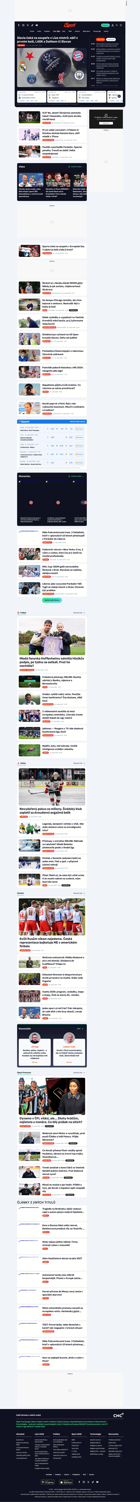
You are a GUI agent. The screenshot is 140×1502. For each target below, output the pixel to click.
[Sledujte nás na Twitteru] (27, 25)
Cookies (103, 1494)
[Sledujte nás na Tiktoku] (32, 25)
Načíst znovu (106, 123)
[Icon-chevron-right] (119, 96)
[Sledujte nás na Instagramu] (23, 25)
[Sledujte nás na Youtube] (36, 25)
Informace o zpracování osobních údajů (88, 1494)
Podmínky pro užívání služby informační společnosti (61, 1494)
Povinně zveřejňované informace (96, 1497)
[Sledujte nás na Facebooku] (18, 25)
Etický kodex (82, 1497)
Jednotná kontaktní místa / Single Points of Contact (62, 1497)
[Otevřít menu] (121, 25)
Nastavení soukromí (113, 1494)
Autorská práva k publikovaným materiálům (32, 1494)
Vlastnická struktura (40, 1497)
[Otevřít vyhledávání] (117, 25)
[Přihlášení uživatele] (113, 25)
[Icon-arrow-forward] (83, 180)
